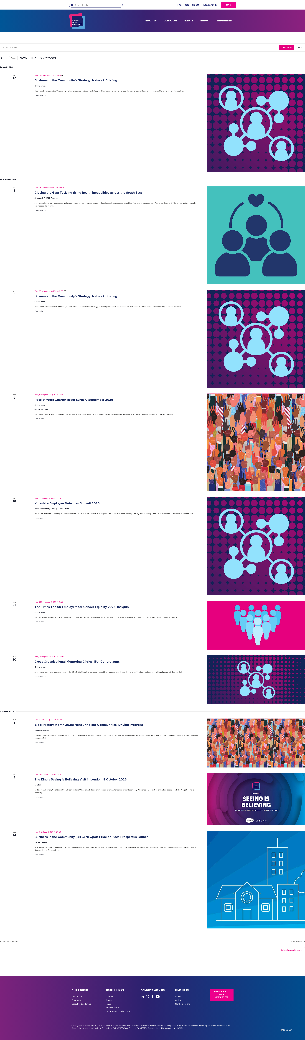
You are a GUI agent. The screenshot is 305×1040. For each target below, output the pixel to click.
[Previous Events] (1, 58)
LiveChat (169, 996)
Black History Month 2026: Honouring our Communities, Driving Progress (89, 724)
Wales (178, 1000)
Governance (77, 1000)
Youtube (158, 996)
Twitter (148, 996)
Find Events (287, 47)
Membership (224, 20)
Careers (109, 997)
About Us (151, 20)
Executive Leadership (81, 1004)
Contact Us (111, 1000)
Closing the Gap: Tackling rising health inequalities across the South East (88, 192)
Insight (205, 20)
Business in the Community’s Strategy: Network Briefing (76, 80)
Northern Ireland (182, 1004)
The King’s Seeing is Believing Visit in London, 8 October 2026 (81, 779)
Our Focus (170, 20)
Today (13, 58)
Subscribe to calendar (290, 950)
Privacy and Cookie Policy (118, 1011)
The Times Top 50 (188, 5)
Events (188, 20)
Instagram (163, 996)
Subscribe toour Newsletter (221, 994)
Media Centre (112, 1008)
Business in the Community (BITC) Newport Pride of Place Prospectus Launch (91, 837)
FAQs (108, 1004)
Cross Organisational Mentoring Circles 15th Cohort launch (78, 661)
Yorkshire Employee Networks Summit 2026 (67, 503)
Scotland (179, 997)
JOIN (228, 5)
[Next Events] (6, 58)
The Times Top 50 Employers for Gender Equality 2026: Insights (82, 607)
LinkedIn (143, 996)
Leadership (210, 5)
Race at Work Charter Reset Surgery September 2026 (74, 399)
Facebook (153, 996)
